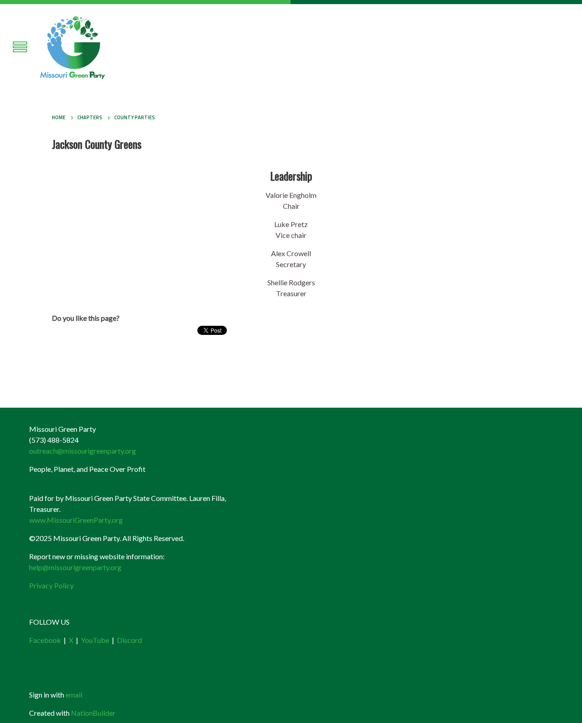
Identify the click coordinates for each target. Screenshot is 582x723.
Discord (129, 640)
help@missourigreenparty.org (75, 567)
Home (58, 117)
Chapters (89, 117)
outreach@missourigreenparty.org (82, 450)
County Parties (134, 117)
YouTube (95, 640)
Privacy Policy (51, 585)
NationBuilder (93, 712)
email (73, 694)
